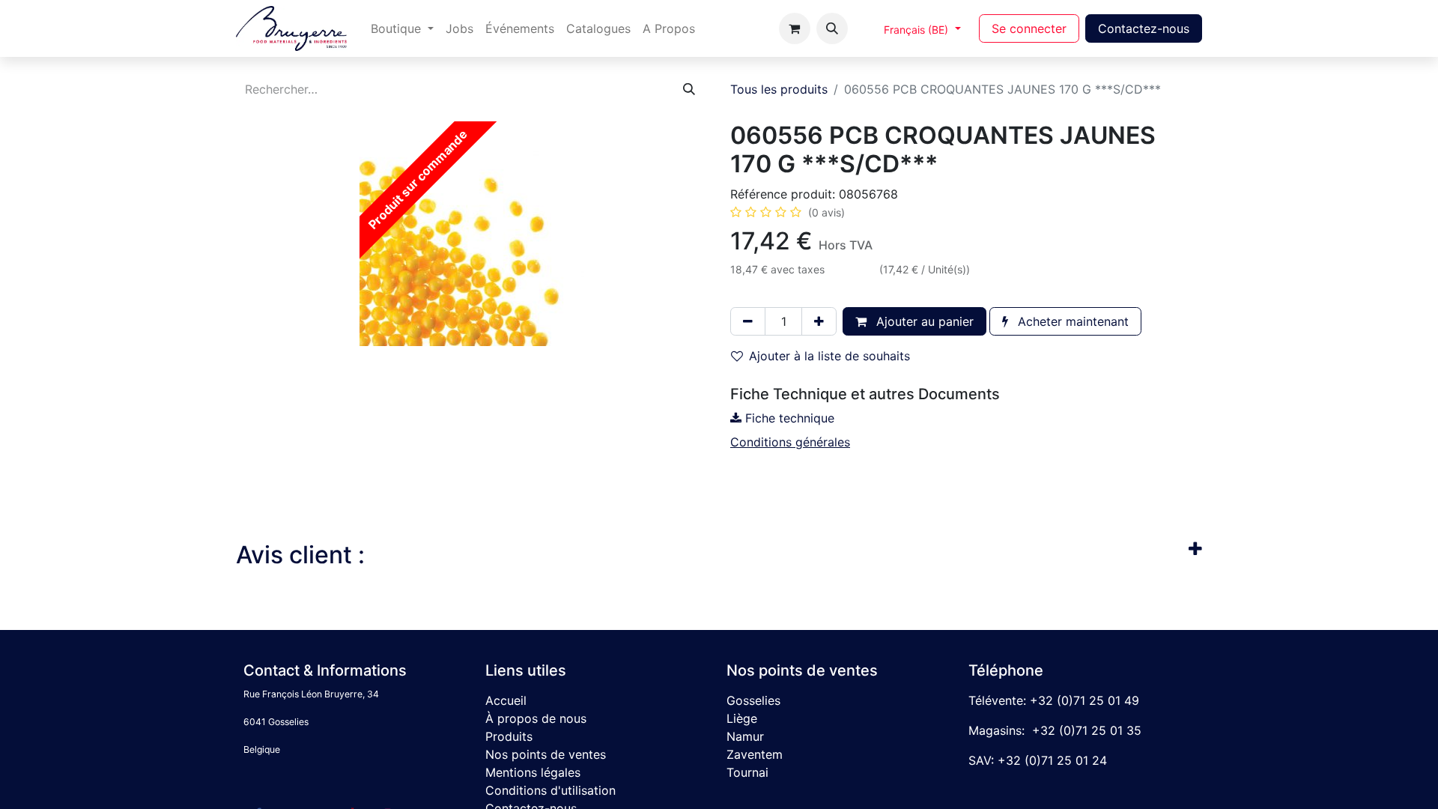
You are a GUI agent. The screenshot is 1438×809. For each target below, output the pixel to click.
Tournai (747, 772)
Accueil (506, 700)
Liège (741, 718)
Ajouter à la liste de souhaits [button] (829, 355)
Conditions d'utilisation (550, 790)
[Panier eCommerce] (794, 28)
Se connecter (1029, 28)
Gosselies (753, 700)
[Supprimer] (747, 321)
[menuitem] (402, 28)
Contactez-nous (1143, 28)
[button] (832, 28)
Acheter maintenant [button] (1071, 321)
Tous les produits (779, 89)
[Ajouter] (819, 321)
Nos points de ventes (545, 754)
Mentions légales (532, 772)
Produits (509, 736)
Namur (745, 736)
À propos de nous (535, 718)
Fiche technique (787, 417)
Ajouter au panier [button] (923, 321)
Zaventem (754, 754)
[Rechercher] (689, 89)
